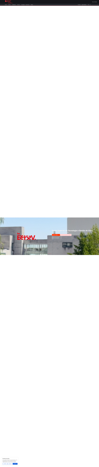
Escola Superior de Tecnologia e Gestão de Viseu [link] (72, 231)
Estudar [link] (9, 4)
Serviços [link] (18, 4)
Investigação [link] (23, 4)
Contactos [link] (79, 4)
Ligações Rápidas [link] (84, 4)
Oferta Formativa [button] (55, 237)
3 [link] (49, 253)
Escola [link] (6, 4)
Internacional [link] (27, 4)
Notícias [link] (32, 4)
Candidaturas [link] (14, 4)
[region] (10, 461)
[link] (9, 3)
